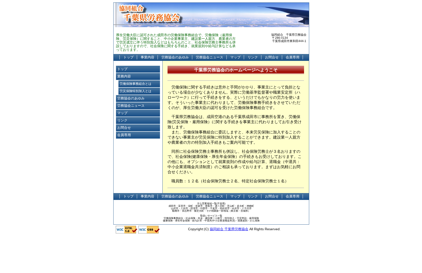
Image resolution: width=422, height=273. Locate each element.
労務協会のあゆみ (175, 57)
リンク (253, 57)
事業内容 (147, 57)
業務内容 (124, 76)
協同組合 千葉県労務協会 (229, 229)
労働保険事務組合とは (135, 84)
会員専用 (292, 57)
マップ (235, 57)
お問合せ (272, 57)
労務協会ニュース (209, 57)
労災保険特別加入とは (135, 91)
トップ (128, 57)
